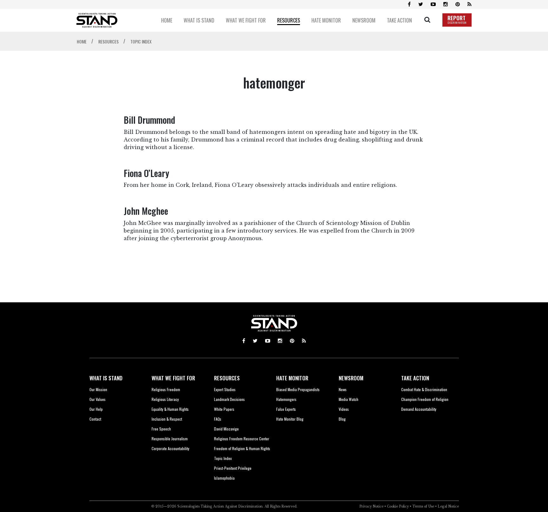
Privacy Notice (371, 506)
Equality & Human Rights (170, 409)
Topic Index (223, 458)
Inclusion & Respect (167, 419)
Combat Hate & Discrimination (424, 389)
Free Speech (161, 428)
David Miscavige (226, 428)
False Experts (286, 409)
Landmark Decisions (229, 399)
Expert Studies (225, 389)
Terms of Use (423, 506)
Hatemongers (286, 399)
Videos (344, 409)
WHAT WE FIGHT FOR (173, 378)
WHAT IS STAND (105, 378)
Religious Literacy (165, 399)
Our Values (97, 399)
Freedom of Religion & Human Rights (242, 448)
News (343, 389)
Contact (95, 419)
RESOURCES (227, 378)
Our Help (96, 409)
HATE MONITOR (292, 378)
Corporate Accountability (170, 448)
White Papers (224, 409)
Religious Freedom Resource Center (241, 438)
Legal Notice (448, 506)
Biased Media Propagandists (298, 389)
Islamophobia (224, 478)
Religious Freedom (166, 389)
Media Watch (348, 399)
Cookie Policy (398, 506)
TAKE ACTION (415, 378)
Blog (342, 419)
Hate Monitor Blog (289, 419)
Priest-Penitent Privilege (232, 468)
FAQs (217, 419)
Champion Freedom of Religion (424, 399)
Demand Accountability (418, 409)
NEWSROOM (351, 378)
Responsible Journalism (170, 438)
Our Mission (98, 389)
